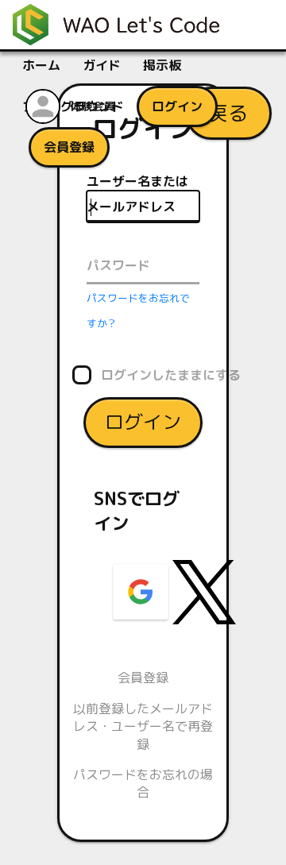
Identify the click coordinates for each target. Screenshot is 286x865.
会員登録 (143, 677)
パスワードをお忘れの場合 (143, 783)
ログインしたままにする (171, 375)
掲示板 (162, 65)
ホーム (41, 65)
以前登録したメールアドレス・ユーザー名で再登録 (143, 726)
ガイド (102, 65)
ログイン (143, 421)
